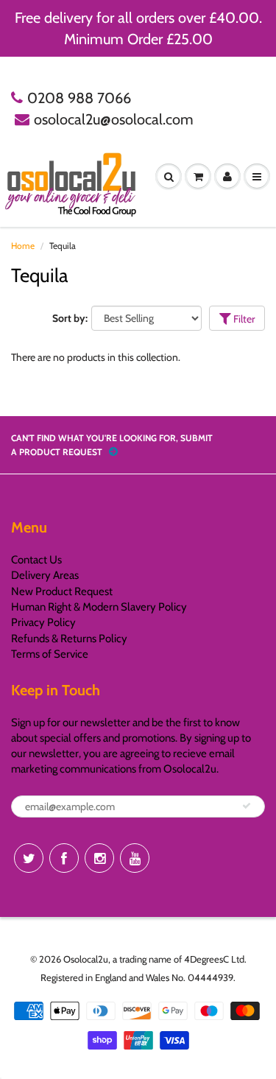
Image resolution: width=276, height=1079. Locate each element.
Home (23, 245)
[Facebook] (64, 858)
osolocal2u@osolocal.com (114, 119)
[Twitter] (28, 858)
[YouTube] (134, 858)
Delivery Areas (45, 575)
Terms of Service (49, 654)
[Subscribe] (246, 806)
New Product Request (62, 591)
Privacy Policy (43, 622)
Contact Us (36, 559)
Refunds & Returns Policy (69, 638)
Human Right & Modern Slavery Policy (99, 607)
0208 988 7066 (79, 98)
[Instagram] (99, 858)
